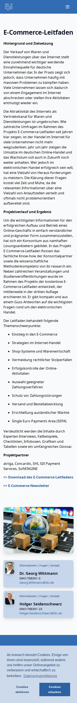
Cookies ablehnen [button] (22, 689)
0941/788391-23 (30, 609)
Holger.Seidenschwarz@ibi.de (40, 613)
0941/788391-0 (29, 578)
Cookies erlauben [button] (54, 689)
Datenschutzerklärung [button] (40, 676)
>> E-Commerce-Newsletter (26, 485)
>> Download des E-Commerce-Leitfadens (38, 477)
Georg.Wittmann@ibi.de (36, 583)
